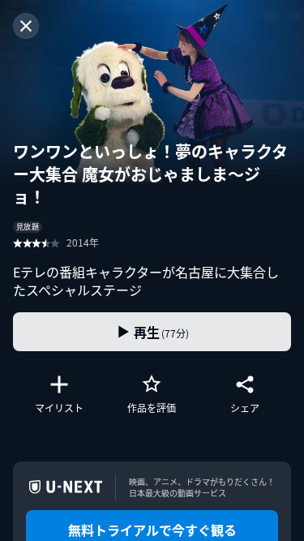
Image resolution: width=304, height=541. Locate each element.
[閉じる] (26, 26)
